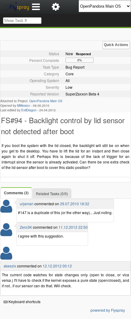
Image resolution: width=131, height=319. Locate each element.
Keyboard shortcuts (24, 301)
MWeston (23, 105)
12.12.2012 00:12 (57, 265)
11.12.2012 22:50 (73, 227)
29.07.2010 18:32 (74, 203)
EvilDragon (29, 110)
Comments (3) (16, 192)
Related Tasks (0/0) (52, 193)
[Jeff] (6, 257)
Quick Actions (116, 45)
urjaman (27, 203)
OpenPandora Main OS (45, 101)
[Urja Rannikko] (6, 210)
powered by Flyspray (107, 310)
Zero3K (26, 227)
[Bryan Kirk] (6, 233)
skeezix (10, 265)
